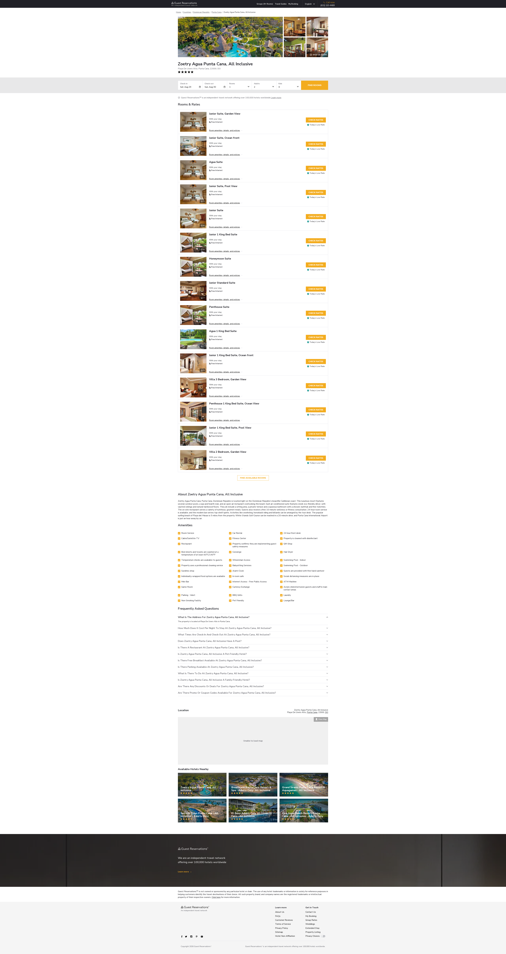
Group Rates (311, 920)
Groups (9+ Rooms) (265, 4)
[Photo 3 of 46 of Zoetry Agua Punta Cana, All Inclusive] (294, 47)
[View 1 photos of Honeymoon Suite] (193, 267)
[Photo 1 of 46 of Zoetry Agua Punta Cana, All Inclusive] (230, 37)
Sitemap (279, 932)
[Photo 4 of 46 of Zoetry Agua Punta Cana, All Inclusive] (317, 26)
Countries (187, 12)
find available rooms (253, 477)
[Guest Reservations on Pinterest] (196, 936)
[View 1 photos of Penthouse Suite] (193, 315)
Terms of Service (283, 924)
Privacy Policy (281, 928)
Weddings (310, 924)
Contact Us (310, 912)
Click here (216, 897)
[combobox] (189, 87)
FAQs (277, 916)
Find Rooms (315, 85)
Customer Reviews (284, 920)
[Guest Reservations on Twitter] (186, 936)
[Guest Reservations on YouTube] (202, 936)
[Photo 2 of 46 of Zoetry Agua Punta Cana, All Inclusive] (294, 26)
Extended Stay (312, 928)
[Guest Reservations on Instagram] (191, 936)
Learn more (276, 97)
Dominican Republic (201, 12)
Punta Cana (217, 12)
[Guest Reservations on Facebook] (182, 936)
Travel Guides (281, 4)
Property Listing (312, 932)
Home (178, 12)
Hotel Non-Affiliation (284, 936)
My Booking (293, 4)
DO (326, 712)
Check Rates (315, 120)
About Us (279, 912)
